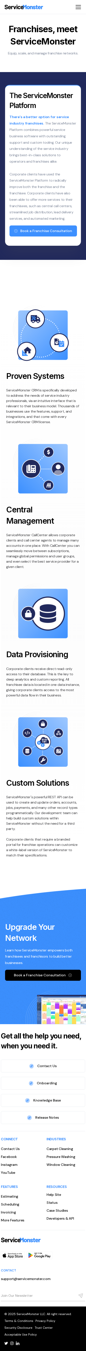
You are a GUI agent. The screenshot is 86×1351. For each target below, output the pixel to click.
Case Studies (57, 1210)
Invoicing (8, 1212)
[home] (23, 6)
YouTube (8, 1172)
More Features (12, 1220)
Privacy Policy (45, 1321)
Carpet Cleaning (60, 1148)
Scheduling (10, 1204)
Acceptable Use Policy (20, 1334)
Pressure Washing (61, 1156)
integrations (15, 416)
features (43, 411)
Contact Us (10, 1148)
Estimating (9, 1196)
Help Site (54, 1194)
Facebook (9, 1156)
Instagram (9, 1164)
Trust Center (44, 1328)
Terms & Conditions (18, 1321)
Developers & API (60, 1218)
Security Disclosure (18, 1328)
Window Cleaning (61, 1164)
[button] (77, 7)
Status (52, 1202)
